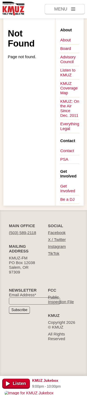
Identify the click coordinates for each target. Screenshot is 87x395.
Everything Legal (69, 126)
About (65, 40)
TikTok (53, 253)
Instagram (57, 246)
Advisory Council (68, 59)
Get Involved (67, 188)
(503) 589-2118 (22, 233)
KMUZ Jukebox (45, 380)
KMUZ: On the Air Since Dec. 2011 (69, 108)
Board (65, 48)
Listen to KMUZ (67, 72)
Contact (67, 151)
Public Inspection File (61, 299)
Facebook (57, 233)
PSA (64, 159)
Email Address (22, 295)
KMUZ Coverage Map (69, 88)
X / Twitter (57, 239)
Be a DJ (67, 199)
